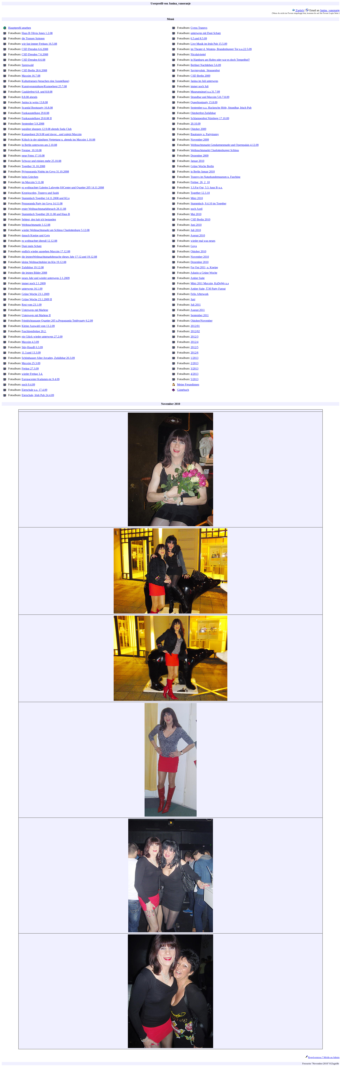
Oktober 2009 (198, 128)
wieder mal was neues (203, 240)
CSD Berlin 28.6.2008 (34, 70)
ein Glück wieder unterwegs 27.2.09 (42, 336)
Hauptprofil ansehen (19, 27)
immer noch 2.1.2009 (34, 283)
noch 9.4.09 (28, 384)
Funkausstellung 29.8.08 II (37, 118)
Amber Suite (197, 278)
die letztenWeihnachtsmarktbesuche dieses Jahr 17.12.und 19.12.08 (59, 256)
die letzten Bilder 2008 (34, 272)
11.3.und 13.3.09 (31, 352)
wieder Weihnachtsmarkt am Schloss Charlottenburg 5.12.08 (56, 230)
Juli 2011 (196, 304)
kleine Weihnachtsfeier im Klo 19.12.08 (44, 262)
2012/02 (195, 331)
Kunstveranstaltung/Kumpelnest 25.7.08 (44, 86)
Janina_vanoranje (330, 10)
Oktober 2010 (198, 251)
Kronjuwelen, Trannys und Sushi (40, 192)
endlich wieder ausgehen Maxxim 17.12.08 (46, 251)
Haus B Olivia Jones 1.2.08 (37, 33)
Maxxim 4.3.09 (30, 341)
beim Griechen (30, 176)
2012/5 (194, 347)
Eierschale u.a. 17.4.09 (34, 389)
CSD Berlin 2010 (200, 219)
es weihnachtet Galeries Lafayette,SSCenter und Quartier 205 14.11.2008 (63, 187)
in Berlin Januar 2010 (203, 171)
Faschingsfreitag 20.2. (34, 331)
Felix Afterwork (200, 294)
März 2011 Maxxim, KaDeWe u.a (210, 283)
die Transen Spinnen (33, 38)
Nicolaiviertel (198, 54)
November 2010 (200, 256)
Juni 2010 (196, 224)
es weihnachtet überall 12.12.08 (39, 240)
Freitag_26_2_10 (200, 182)
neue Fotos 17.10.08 (33, 155)
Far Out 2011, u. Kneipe (204, 267)
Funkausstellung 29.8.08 (35, 112)
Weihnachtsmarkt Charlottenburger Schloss (215, 150)
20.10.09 (196, 123)
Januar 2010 (197, 160)
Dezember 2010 (200, 262)
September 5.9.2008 (33, 123)
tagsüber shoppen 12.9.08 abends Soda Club (47, 128)
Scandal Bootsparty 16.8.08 (37, 107)
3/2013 (194, 368)
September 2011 (200, 315)
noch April (196, 208)
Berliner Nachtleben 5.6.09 (206, 65)
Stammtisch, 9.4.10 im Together (208, 203)
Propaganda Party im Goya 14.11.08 (42, 203)
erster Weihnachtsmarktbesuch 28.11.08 (44, 208)
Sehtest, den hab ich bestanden (39, 219)
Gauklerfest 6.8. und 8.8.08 (37, 91)
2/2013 (194, 363)
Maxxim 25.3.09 (31, 363)
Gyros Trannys (199, 27)
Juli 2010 (196, 230)
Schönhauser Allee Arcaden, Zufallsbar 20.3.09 (48, 357)
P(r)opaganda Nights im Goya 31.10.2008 (45, 171)
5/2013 (194, 379)
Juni (193, 299)
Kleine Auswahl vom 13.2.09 (38, 325)
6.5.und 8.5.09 (199, 38)
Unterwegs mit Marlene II (36, 315)
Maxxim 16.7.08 (31, 75)
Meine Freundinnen (188, 384)
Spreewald (28, 65)
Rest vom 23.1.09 (32, 304)
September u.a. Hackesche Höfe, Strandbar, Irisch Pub (221, 107)
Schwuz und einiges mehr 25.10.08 (41, 160)
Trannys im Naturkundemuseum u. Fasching (215, 176)
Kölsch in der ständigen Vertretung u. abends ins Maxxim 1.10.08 (58, 139)
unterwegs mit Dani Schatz (206, 33)
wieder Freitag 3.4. (32, 373)
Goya (194, 246)
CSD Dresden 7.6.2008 (35, 54)
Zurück (299, 10)
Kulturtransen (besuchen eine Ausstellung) (45, 81)
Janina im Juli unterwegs (204, 81)
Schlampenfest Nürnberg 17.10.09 (210, 118)
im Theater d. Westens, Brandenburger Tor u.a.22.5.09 (221, 49)
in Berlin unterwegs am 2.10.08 (39, 144)
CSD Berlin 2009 (200, 75)
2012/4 (194, 341)
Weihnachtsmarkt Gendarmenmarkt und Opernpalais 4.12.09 (225, 144)
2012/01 (195, 325)
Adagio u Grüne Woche (203, 272)
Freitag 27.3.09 (30, 368)
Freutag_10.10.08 (32, 150)
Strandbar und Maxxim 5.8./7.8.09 (210, 97)
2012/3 (194, 336)
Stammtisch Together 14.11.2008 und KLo (46, 198)
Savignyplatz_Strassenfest (205, 70)
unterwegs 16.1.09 (32, 288)
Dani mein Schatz (32, 246)
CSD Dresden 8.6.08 (33, 59)
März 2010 (197, 198)
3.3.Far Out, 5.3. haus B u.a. (207, 187)
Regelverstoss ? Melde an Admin (324, 1057)
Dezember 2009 (200, 155)
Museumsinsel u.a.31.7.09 (205, 91)
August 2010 (197, 235)
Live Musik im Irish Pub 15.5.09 (209, 43)
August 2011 (197, 309)
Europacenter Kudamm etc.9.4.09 (40, 379)
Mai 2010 (196, 214)
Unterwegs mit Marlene (35, 309)
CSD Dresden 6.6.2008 (35, 49)
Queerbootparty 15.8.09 (204, 102)
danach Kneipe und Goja (36, 235)
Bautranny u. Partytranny (205, 134)
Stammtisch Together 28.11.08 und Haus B (46, 214)
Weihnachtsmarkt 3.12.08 (36, 224)
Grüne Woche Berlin (202, 166)
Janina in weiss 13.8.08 (35, 102)
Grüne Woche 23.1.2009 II (37, 299)
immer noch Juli (200, 86)
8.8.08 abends (29, 97)
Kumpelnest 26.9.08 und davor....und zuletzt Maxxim (52, 134)
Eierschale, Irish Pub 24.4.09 (38, 395)
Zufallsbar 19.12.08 (33, 267)
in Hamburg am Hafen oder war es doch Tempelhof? (220, 59)
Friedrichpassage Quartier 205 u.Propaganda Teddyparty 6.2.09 (57, 320)
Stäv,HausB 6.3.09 (32, 347)
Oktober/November (201, 320)
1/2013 (194, 357)
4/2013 (194, 373)
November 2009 (200, 139)
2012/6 (194, 352)
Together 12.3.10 (200, 192)
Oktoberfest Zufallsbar (203, 112)
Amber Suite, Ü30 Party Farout (208, 288)
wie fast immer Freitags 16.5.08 (39, 43)
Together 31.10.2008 (33, 166)
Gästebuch (183, 389)
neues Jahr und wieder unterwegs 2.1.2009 (46, 278)
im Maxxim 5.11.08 (33, 182)
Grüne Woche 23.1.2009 (35, 294)
